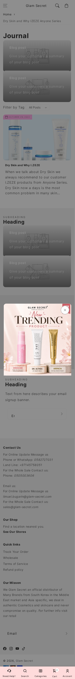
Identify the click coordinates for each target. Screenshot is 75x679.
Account (67, 676)
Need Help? (9, 676)
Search (25, 676)
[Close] (65, 310)
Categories (41, 676)
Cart (54, 673)
